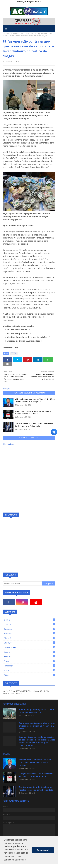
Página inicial (8, 33)
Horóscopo (29, 665)
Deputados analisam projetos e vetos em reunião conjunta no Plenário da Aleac (37, 726)
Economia (29, 633)
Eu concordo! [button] (43, 850)
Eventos (29, 656)
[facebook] (9, 602)
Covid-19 (29, 624)
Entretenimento (29, 647)
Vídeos (29, 675)
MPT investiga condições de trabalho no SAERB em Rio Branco (37, 710)
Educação (29, 638)
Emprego (29, 642)
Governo (29, 661)
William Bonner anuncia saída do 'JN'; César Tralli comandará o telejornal (35, 400)
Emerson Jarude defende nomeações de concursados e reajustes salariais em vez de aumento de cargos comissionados (37, 741)
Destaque (29, 629)
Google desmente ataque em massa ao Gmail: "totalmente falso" (33, 412)
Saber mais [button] (20, 860)
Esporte (29, 652)
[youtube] (36, 602)
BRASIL (16, 33)
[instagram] (22, 602)
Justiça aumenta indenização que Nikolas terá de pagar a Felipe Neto (34, 424)
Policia (29, 670)
